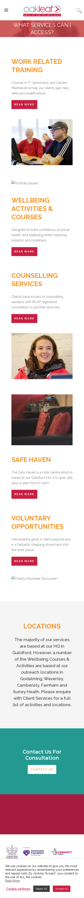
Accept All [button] (61, 888)
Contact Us (42, 769)
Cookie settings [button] (18, 888)
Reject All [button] (41, 888)
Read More (24, 104)
